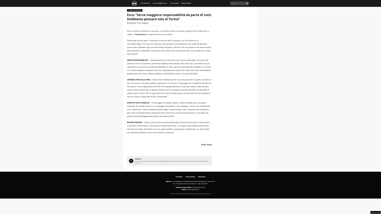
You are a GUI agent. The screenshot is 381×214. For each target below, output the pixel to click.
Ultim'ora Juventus (134, 10)
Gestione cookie (375, 212)
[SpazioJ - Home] (134, 3)
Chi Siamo (179, 177)
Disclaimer (201, 177)
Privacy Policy (190, 177)
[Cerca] (247, 3)
